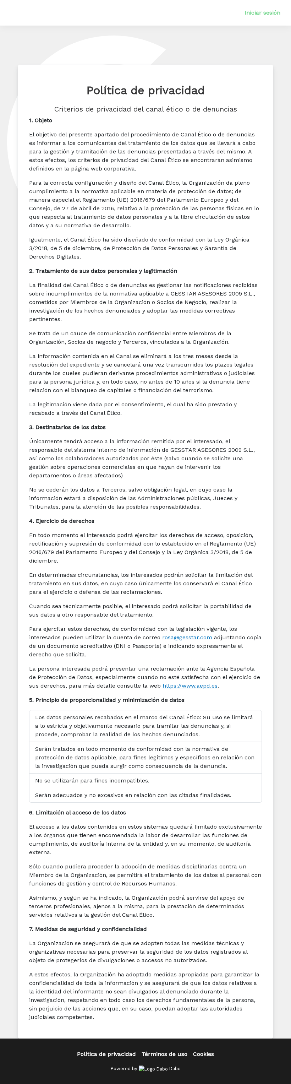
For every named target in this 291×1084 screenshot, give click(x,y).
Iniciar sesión (262, 12)
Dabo (174, 1068)
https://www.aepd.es (190, 685)
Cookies (203, 1054)
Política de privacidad (106, 1054)
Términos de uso (164, 1054)
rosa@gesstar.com (187, 637)
